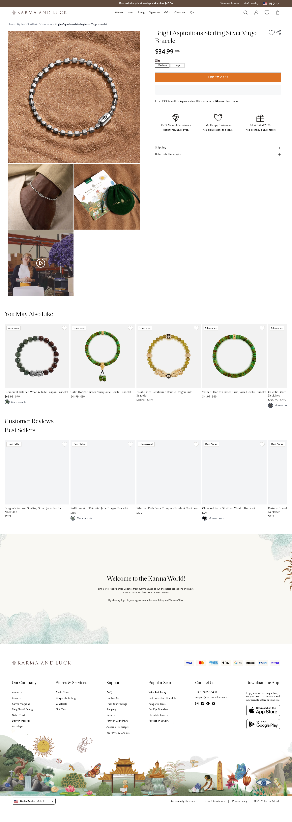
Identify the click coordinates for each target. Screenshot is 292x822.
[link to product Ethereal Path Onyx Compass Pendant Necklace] (168, 472)
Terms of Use (176, 600)
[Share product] (279, 32)
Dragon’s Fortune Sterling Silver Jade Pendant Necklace (34, 510)
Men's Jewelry (251, 3)
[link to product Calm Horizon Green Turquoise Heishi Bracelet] (103, 356)
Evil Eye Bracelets (158, 709)
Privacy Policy (156, 600)
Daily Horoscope (21, 721)
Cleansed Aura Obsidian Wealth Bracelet (228, 508)
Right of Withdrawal (117, 721)
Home (11, 24)
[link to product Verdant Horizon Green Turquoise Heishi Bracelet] (234, 356)
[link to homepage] (39, 12)
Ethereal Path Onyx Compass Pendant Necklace (167, 508)
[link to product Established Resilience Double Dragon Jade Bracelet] (168, 356)
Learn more (232, 101)
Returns (110, 715)
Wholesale (61, 704)
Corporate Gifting (65, 698)
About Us (17, 692)
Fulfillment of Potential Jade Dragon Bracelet (99, 508)
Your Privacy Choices (118, 733)
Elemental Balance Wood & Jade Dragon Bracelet (36, 392)
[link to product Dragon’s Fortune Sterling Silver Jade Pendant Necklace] (37, 472)
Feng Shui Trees (157, 704)
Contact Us (112, 698)
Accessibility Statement (183, 801)
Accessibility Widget (117, 727)
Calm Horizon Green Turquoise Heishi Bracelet (101, 392)
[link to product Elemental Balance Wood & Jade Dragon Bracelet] (37, 356)
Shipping (111, 709)
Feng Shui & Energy (22, 709)
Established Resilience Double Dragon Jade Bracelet (164, 394)
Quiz (192, 12)
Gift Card (61, 709)
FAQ (109, 692)
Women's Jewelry (229, 3)
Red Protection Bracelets (162, 698)
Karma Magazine (21, 704)
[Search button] (245, 12)
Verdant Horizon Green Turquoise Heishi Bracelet (234, 392)
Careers (16, 698)
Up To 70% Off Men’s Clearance (34, 24)
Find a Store (62, 692)
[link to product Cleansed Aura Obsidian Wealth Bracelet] (234, 472)
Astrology (17, 726)
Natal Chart (18, 715)
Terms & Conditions (214, 801)
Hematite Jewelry (158, 715)
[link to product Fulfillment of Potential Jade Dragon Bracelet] (103, 472)
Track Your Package (116, 704)
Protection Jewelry (159, 721)
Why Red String (157, 692)
